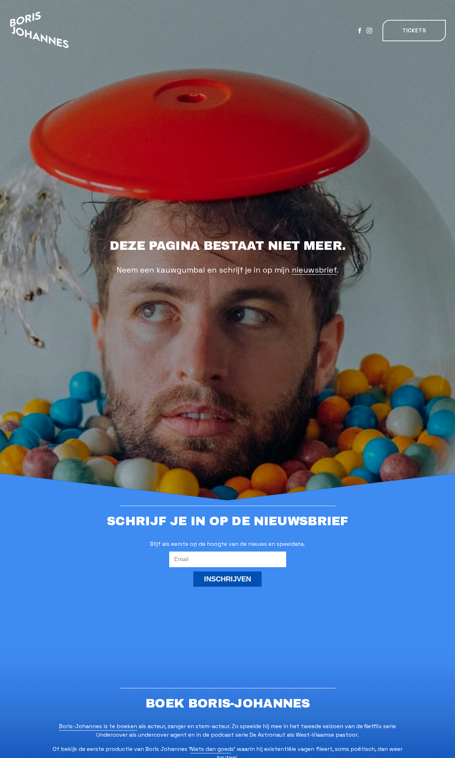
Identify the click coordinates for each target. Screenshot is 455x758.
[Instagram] (369, 30)
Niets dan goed (210, 749)
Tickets (414, 30)
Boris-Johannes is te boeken (98, 726)
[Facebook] (359, 30)
